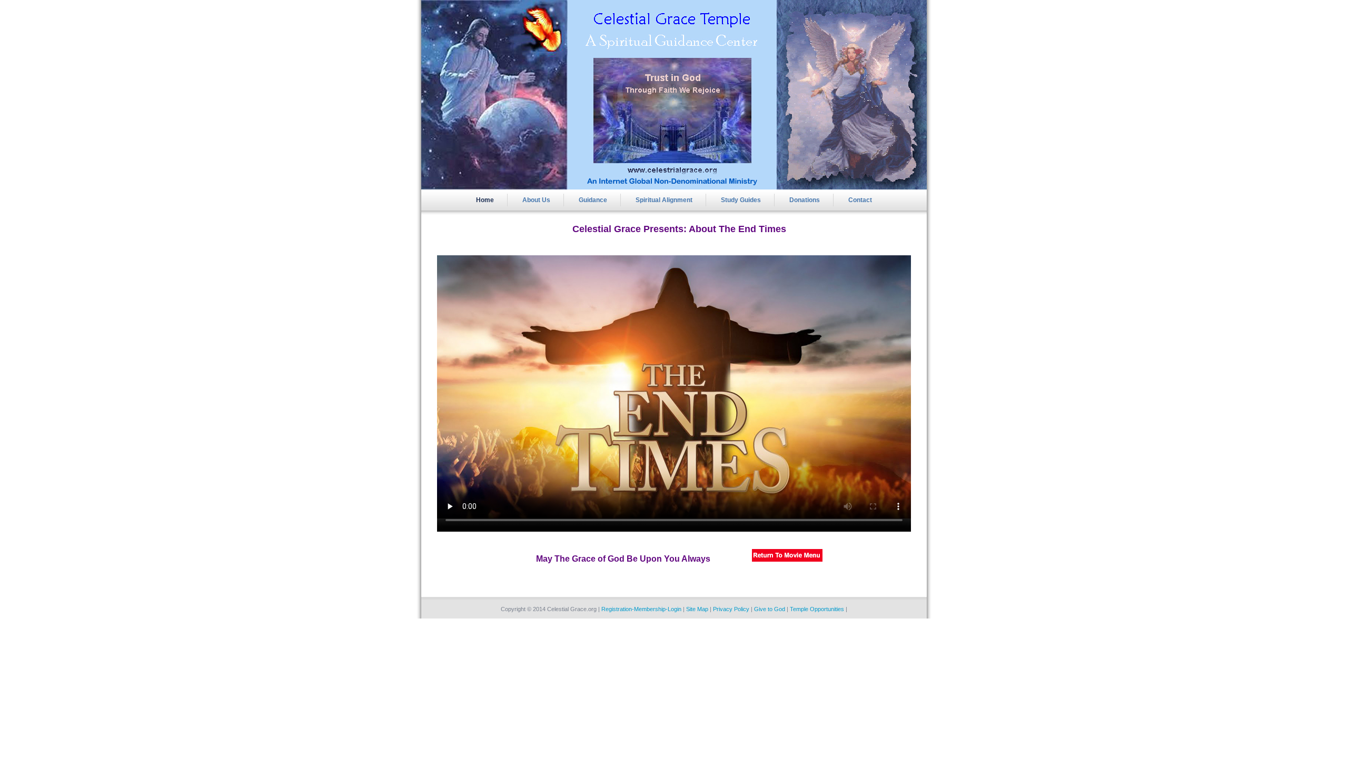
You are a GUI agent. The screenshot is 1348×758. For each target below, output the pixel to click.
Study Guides (741, 200)
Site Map (697, 609)
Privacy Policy (731, 609)
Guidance (593, 200)
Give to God (769, 609)
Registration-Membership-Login (641, 609)
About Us (536, 200)
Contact (860, 200)
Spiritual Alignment (664, 200)
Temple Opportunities (817, 609)
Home (485, 200)
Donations (804, 200)
